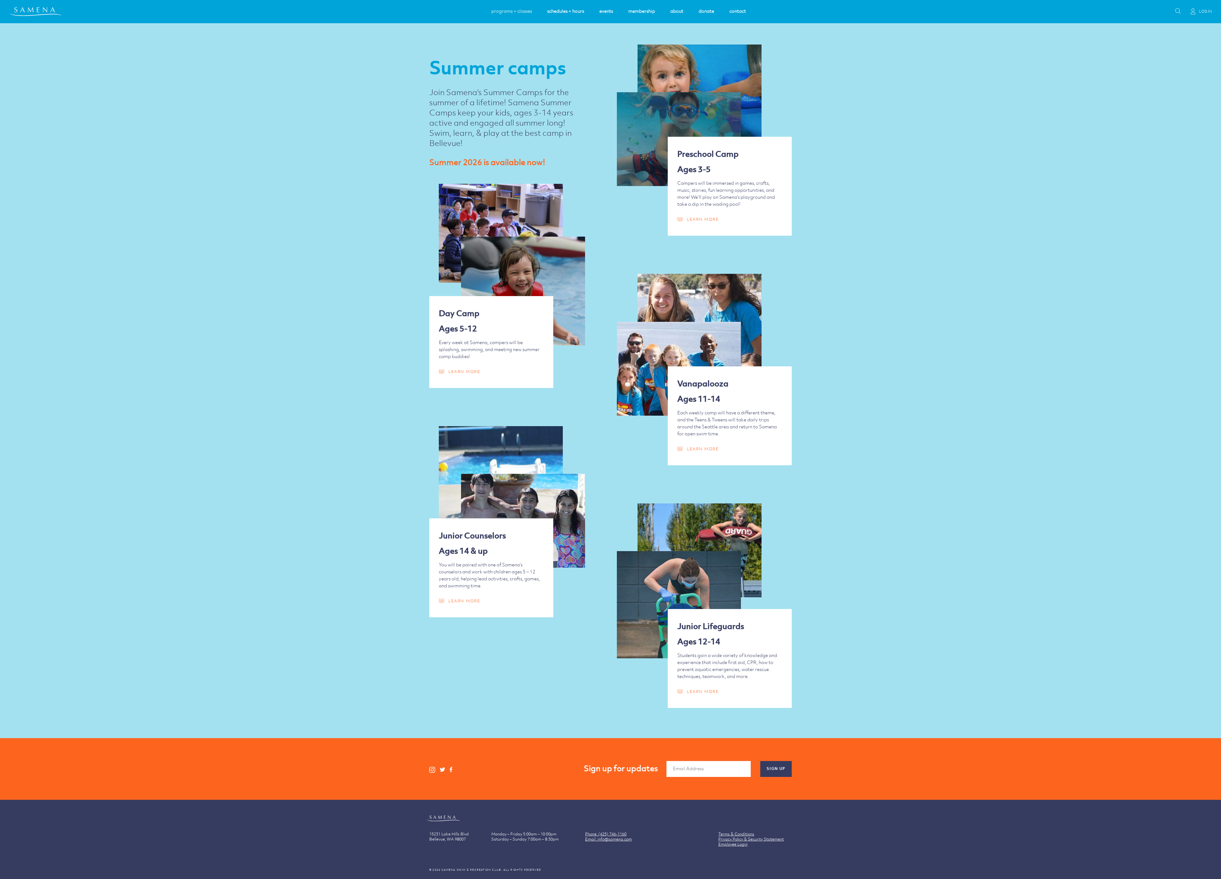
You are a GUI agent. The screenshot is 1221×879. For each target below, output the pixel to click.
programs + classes (511, 11)
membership (641, 11)
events (606, 11)
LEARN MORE (703, 219)
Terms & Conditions (736, 834)
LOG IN (1205, 11)
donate (706, 11)
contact (737, 11)
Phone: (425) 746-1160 (605, 834)
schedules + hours (565, 11)
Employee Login (733, 844)
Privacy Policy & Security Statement (751, 839)
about (676, 11)
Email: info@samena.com (608, 839)
